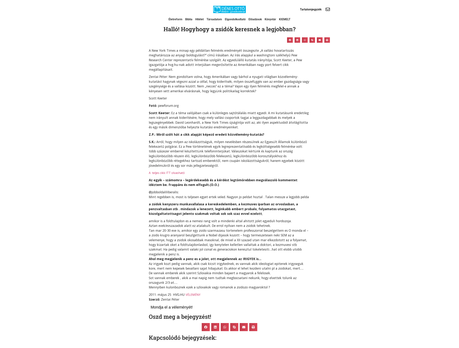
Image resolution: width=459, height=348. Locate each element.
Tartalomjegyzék (310, 9)
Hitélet (199, 19)
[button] (290, 40)
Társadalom (214, 19)
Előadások (255, 19)
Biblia (188, 19)
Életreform (175, 19)
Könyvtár (270, 19)
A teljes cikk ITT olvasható (167, 173)
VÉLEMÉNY (193, 295)
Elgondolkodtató (235, 19)
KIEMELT (284, 19)
